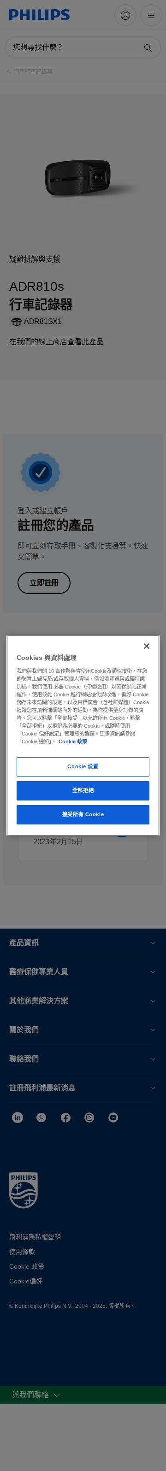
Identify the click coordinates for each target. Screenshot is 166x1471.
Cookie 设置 (82, 766)
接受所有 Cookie (83, 814)
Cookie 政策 (73, 741)
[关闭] (146, 646)
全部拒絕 (83, 790)
